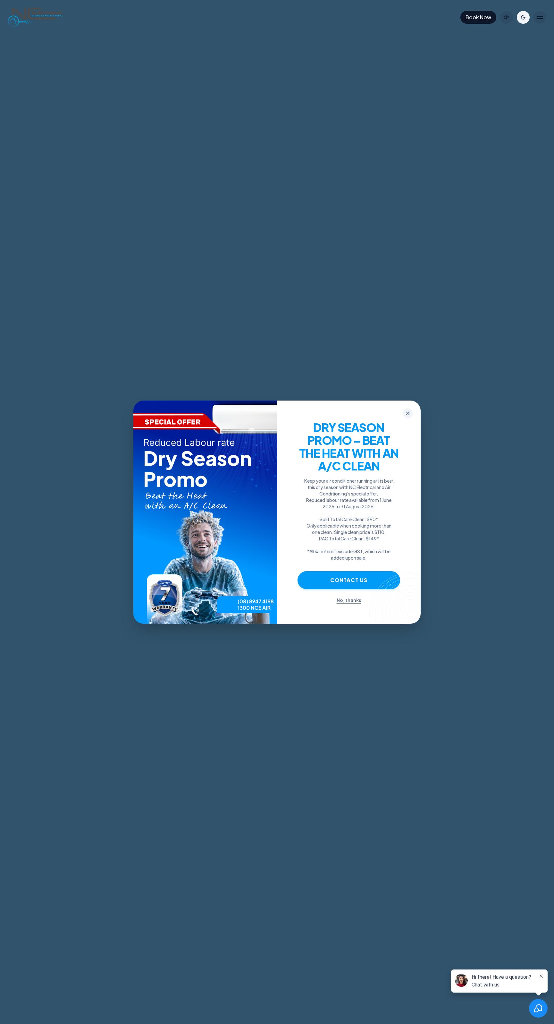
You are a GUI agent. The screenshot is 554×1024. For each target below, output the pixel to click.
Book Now (478, 17)
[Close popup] (408, 413)
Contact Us (348, 580)
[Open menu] (539, 17)
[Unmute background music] (506, 17)
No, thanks (349, 600)
